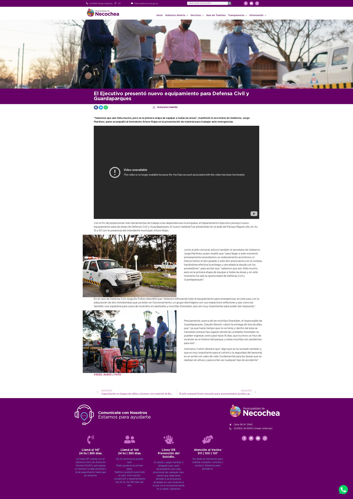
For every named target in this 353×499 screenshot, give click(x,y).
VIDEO (98, 375)
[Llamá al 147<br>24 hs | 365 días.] (90, 439)
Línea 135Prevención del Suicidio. (169, 453)
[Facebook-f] (246, 3)
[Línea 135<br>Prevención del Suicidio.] (168, 439)
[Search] (229, 3)
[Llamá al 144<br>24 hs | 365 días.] (129, 439)
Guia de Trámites (216, 15)
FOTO (117, 375)
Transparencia (236, 15)
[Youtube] (251, 3)
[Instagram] (257, 3)
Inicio (160, 15)
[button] (96, 107)
